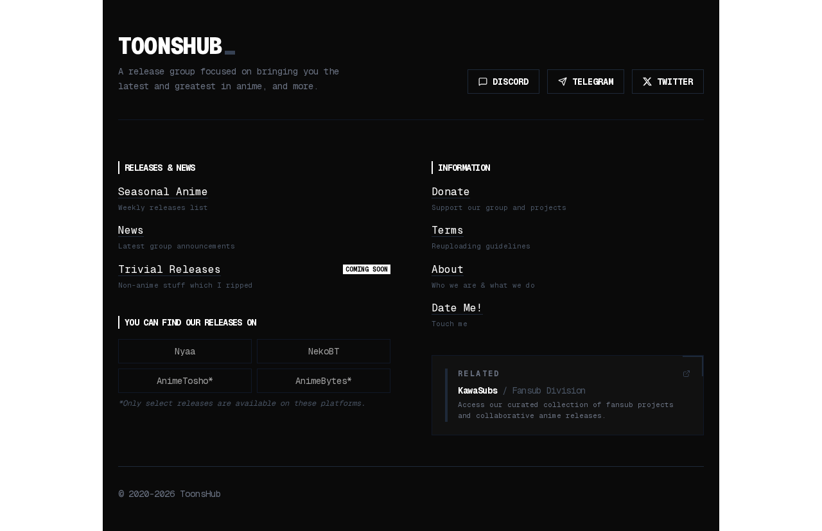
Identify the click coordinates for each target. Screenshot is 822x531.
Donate (451, 191)
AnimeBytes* (323, 381)
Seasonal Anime (163, 191)
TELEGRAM (592, 81)
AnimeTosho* (185, 381)
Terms (448, 230)
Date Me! (457, 308)
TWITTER (675, 81)
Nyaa (185, 351)
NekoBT (323, 351)
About (448, 269)
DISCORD (511, 81)
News (131, 230)
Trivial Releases (169, 269)
